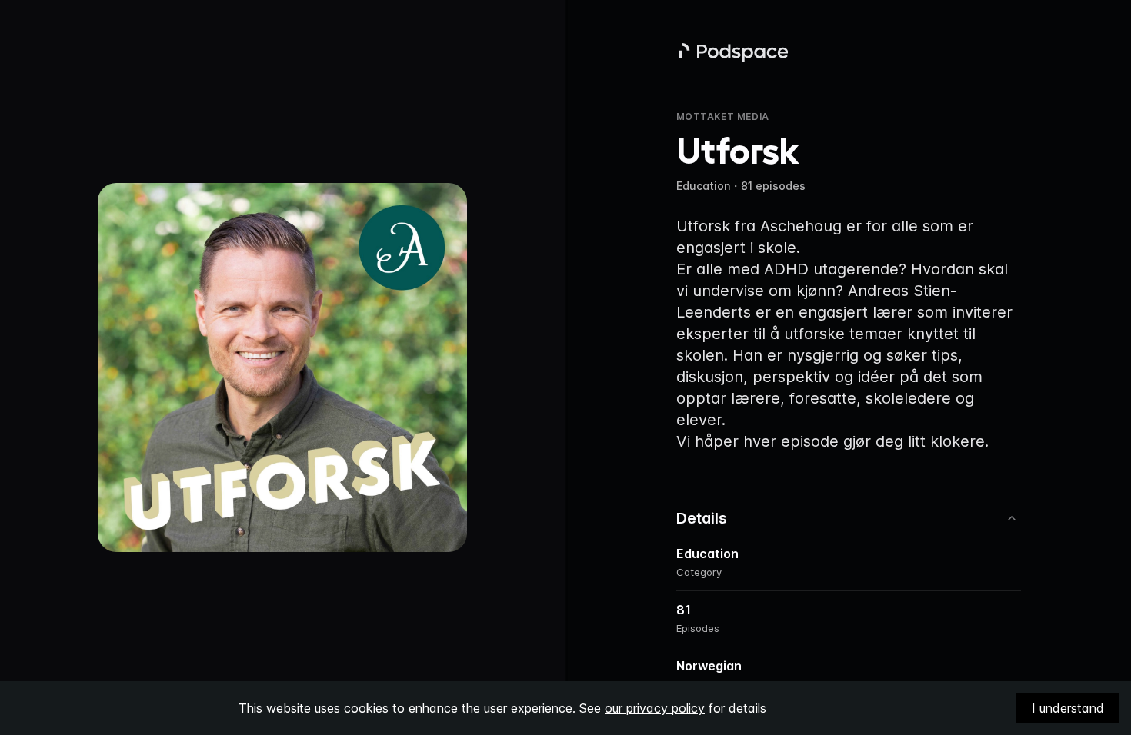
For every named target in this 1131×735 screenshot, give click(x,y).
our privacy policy (655, 708)
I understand (1068, 708)
